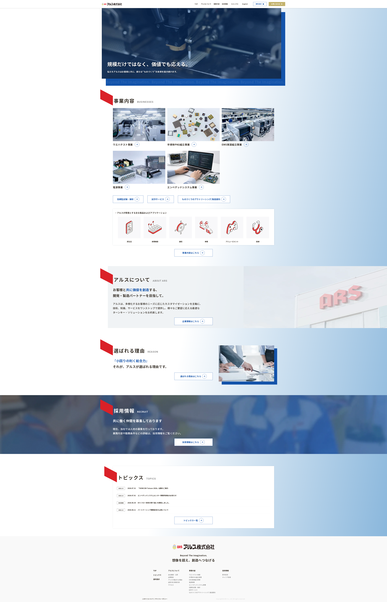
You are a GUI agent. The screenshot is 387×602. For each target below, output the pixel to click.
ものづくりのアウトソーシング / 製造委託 (202, 592)
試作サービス (158, 199)
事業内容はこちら (190, 252)
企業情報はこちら (190, 321)
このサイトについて (148, 599)
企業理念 (171, 577)
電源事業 (192, 582)
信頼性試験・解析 (125, 199)
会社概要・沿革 (173, 575)
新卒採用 (225, 575)
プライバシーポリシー (161, 599)
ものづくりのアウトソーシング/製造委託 (201, 199)
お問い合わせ (275, 4)
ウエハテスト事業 (194, 575)
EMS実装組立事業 (194, 580)
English (245, 4)
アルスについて (206, 4)
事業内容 (217, 4)
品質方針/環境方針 (174, 582)
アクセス (171, 585)
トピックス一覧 (190, 520)
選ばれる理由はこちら (190, 376)
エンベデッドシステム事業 (197, 585)
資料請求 (259, 4)
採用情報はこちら (190, 442)
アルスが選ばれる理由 (175, 580)
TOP (196, 4)
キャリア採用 (226, 577)
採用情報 (225, 4)
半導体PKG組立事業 (195, 577)
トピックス (234, 4)
